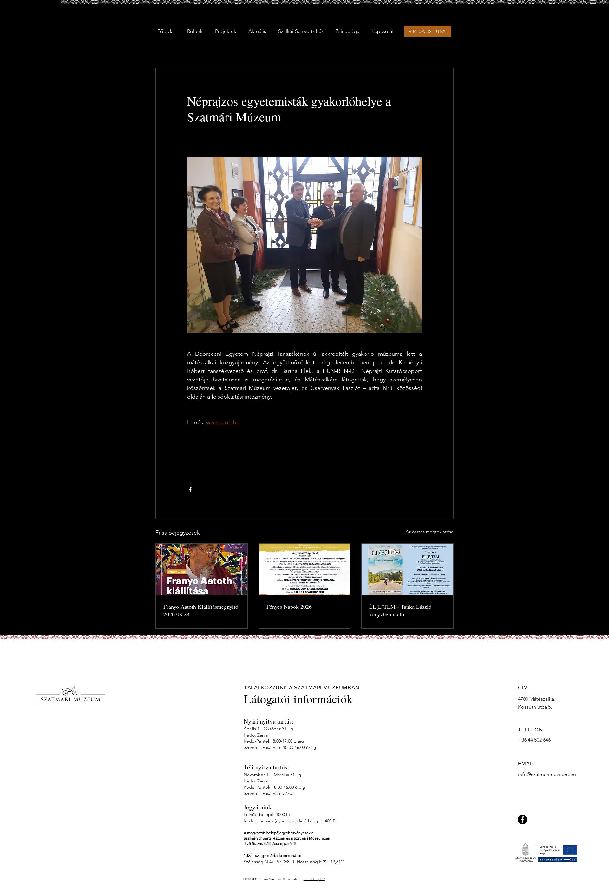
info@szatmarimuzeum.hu (547, 774)
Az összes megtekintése (430, 532)
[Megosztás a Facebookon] (190, 489)
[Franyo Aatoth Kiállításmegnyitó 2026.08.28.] (201, 569)
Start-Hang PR (314, 879)
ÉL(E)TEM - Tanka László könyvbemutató (400, 610)
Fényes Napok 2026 (289, 606)
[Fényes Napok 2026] (304, 569)
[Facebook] (522, 819)
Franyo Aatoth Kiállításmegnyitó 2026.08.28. (200, 610)
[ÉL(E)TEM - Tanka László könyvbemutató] (407, 569)
